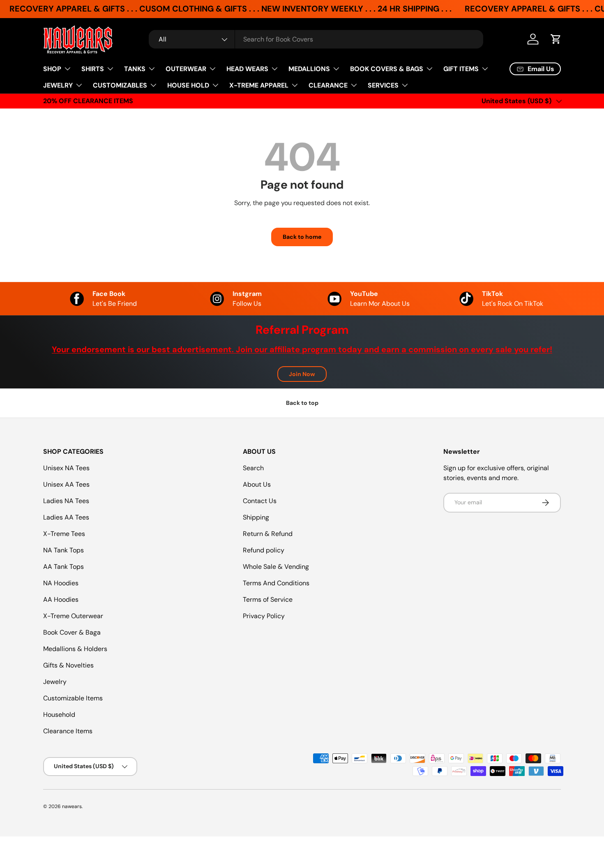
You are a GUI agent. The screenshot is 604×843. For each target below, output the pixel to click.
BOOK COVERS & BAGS (386, 69)
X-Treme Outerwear (73, 616)
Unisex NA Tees (66, 468)
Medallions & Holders (75, 648)
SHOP (52, 69)
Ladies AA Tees (66, 517)
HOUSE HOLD (188, 85)
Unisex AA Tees (66, 484)
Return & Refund (268, 533)
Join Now (302, 374)
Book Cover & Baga (72, 632)
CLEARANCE (328, 85)
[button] (556, 39)
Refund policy (263, 550)
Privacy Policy (264, 616)
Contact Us (260, 501)
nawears (72, 806)
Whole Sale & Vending (276, 566)
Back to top (302, 402)
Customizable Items (73, 698)
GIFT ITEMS (461, 69)
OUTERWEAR (186, 69)
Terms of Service (268, 599)
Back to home (302, 236)
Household (59, 714)
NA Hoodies (60, 583)
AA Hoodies (60, 599)
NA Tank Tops (63, 550)
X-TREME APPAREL (258, 85)
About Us (257, 484)
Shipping (256, 517)
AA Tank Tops (63, 566)
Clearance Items (67, 731)
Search (253, 468)
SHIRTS (92, 69)
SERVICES (383, 85)
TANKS (134, 69)
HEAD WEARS (247, 69)
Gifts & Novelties (68, 665)
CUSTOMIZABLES (120, 85)
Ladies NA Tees (66, 501)
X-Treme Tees (64, 533)
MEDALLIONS (309, 69)
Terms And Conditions (276, 583)
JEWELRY (58, 85)
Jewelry (55, 681)
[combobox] (316, 39)
